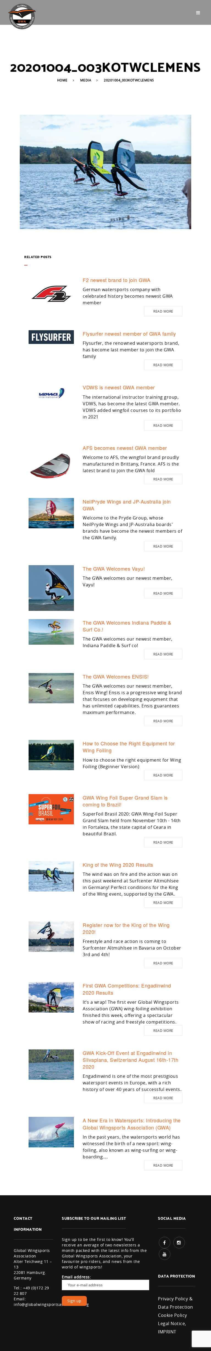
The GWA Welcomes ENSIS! (116, 676)
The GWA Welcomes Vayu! (114, 568)
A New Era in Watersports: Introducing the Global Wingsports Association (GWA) (132, 1124)
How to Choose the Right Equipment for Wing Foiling (129, 747)
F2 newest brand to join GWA (117, 279)
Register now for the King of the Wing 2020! (126, 928)
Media (85, 80)
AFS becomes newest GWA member (125, 447)
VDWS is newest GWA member (119, 387)
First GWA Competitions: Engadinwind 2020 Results (127, 989)
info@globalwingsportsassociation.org (51, 1304)
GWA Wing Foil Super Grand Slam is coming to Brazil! (125, 801)
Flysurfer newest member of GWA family (129, 333)
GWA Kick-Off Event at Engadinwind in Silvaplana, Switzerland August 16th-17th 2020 (130, 1059)
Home (62, 80)
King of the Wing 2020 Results (118, 864)
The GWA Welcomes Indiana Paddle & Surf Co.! (127, 626)
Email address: (76, 1276)
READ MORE (163, 311)
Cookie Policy (172, 1315)
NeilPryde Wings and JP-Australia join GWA (127, 505)
